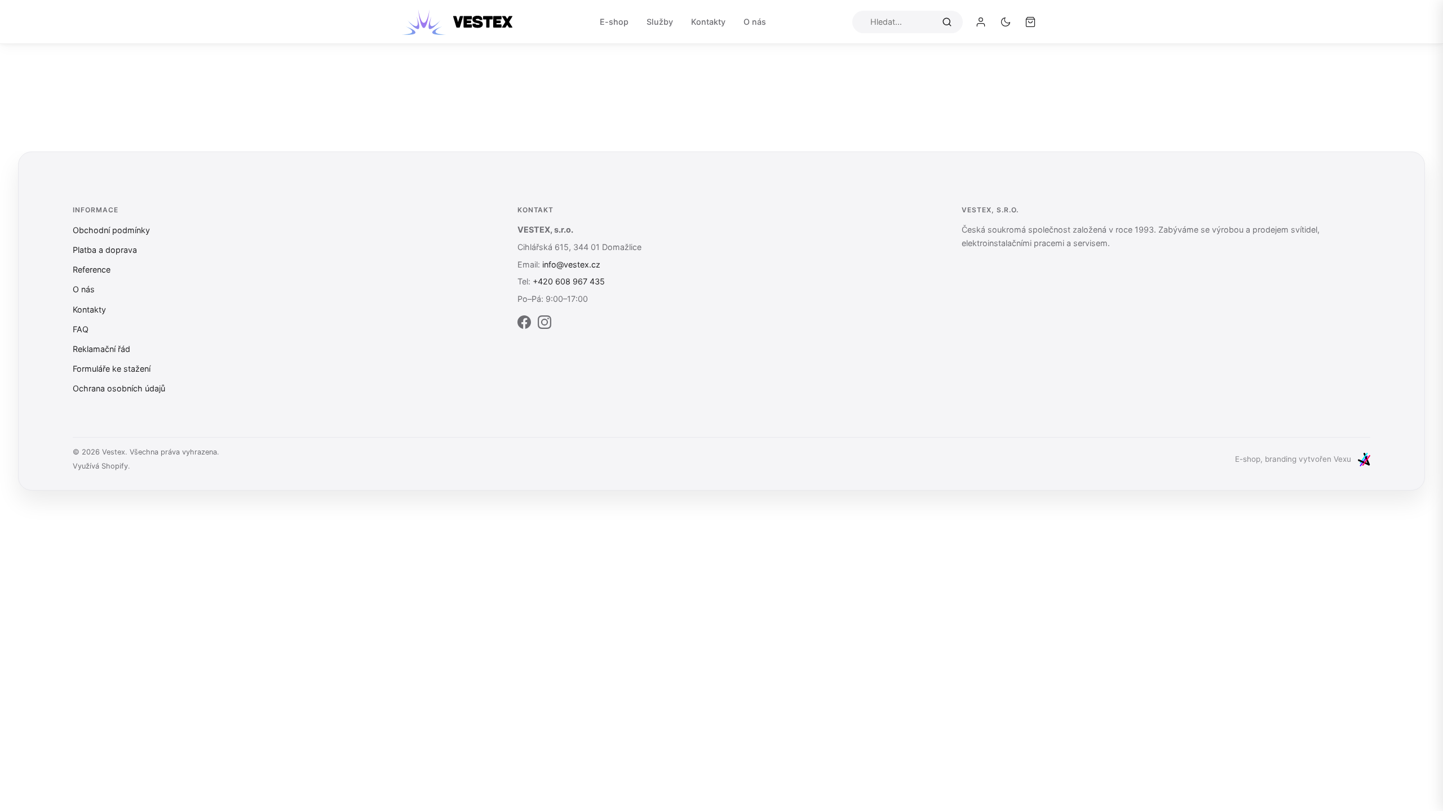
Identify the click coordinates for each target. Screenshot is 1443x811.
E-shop (614, 21)
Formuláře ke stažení (112, 368)
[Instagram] (544, 324)
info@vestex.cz (571, 264)
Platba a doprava (105, 250)
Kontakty (708, 21)
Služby (660, 21)
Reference (91, 269)
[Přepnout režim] (1005, 22)
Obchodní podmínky (111, 230)
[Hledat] (947, 21)
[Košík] (1030, 22)
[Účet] (981, 22)
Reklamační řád (101, 349)
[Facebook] (524, 324)
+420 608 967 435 (569, 281)
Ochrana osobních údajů (119, 388)
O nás (754, 21)
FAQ (80, 329)
